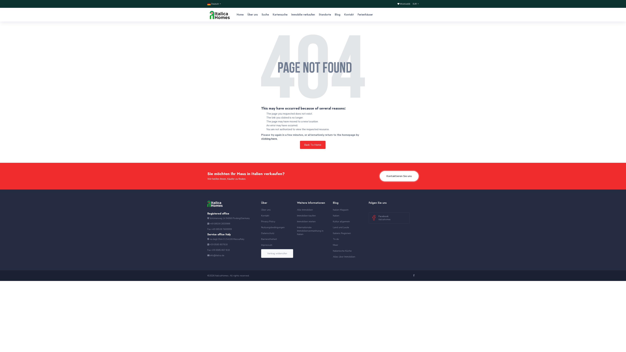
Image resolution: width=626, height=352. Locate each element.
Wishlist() (404, 4)
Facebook (385, 218)
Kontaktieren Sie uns (399, 176)
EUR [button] (415, 4)
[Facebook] (414, 275)
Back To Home (312, 145)
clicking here (269, 139)
